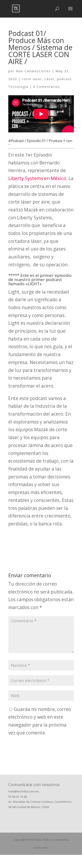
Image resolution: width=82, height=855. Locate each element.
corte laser (32, 79)
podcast (64, 79)
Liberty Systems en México (37, 178)
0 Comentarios (46, 87)
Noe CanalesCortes (33, 71)
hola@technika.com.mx (23, 791)
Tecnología (18, 87)
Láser (49, 79)
